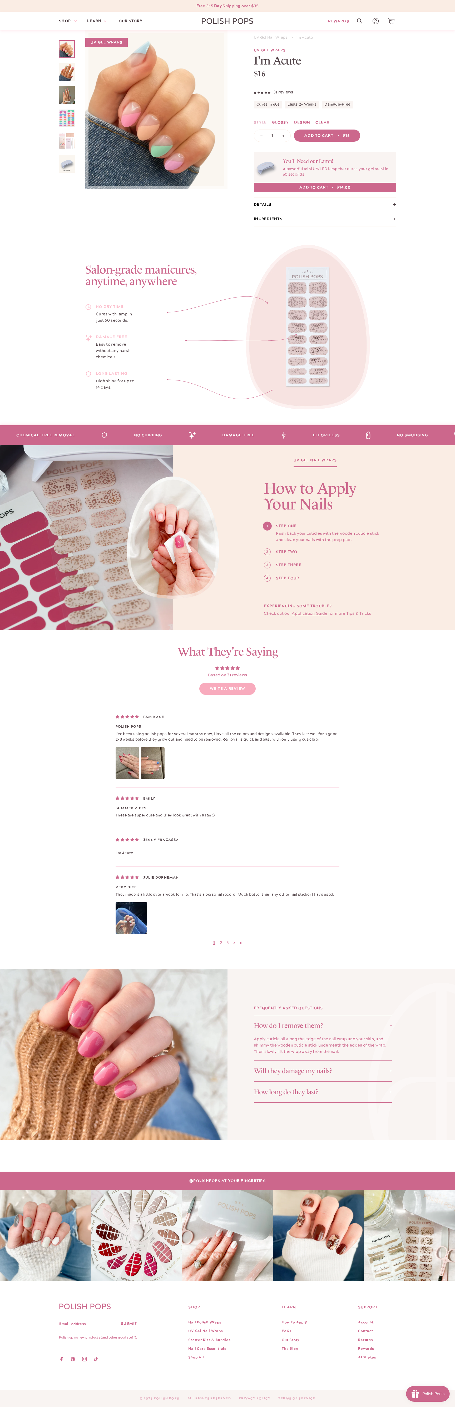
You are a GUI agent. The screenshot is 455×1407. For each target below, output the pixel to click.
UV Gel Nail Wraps (271, 37)
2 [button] (221, 942)
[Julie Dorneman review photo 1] (131, 918)
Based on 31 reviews (227, 675)
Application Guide (309, 613)
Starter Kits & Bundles (209, 1339)
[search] (359, 21)
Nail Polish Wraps (204, 1322)
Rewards (338, 21)
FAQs (286, 1331)
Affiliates (367, 1357)
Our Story (290, 1339)
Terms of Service (296, 1398)
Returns (365, 1339)
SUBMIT (129, 1323)
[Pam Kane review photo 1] (127, 763)
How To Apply (294, 1322)
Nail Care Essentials (207, 1348)
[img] (127, 717)
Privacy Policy (254, 1398)
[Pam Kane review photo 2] (153, 763)
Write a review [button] (227, 688)
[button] (360, 21)
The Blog (290, 1348)
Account (366, 1322)
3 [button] (228, 942)
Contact (365, 1331)
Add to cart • (327, 135)
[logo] (227, 21)
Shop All (196, 1357)
